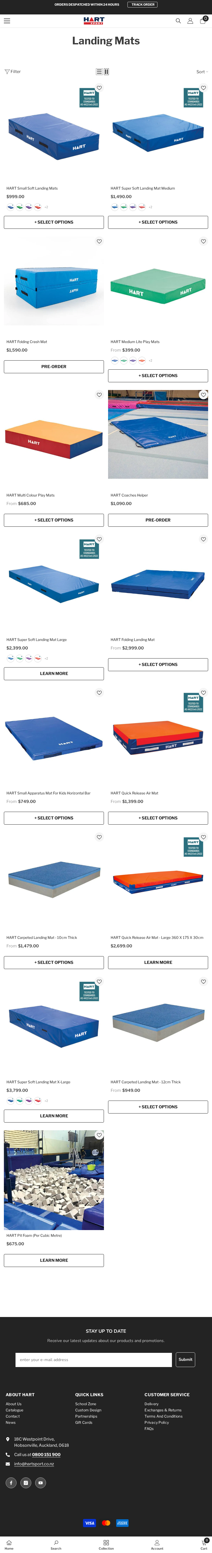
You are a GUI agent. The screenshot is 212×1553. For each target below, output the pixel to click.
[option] (106, 4)
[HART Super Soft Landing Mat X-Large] (54, 1027)
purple (29, 207)
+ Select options (53, 222)
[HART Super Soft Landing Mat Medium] (158, 133)
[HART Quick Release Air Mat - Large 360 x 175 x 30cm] (158, 882)
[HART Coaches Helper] (158, 440)
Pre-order (53, 366)
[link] (56, 1545)
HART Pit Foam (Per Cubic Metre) (34, 1235)
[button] (99, 71)
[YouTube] (40, 1482)
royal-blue (10, 207)
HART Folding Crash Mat (26, 341)
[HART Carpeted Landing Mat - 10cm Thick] (54, 882)
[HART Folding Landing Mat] (158, 584)
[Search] (178, 21)
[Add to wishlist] (99, 87)
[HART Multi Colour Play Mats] (54, 440)
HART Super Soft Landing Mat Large (36, 639)
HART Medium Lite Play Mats (135, 341)
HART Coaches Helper (129, 495)
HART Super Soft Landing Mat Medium (143, 188)
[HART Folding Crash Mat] (54, 286)
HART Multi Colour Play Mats (30, 495)
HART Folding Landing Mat (133, 639)
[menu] (7, 21)
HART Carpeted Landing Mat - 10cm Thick (41, 937)
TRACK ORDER (143, 4)
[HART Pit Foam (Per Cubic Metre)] (54, 1180)
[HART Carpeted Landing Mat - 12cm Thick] (158, 1027)
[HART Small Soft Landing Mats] (54, 133)
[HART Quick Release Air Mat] (158, 738)
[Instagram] (25, 1482)
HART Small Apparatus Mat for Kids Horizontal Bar (48, 793)
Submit (185, 1359)
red (38, 207)
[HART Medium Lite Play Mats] (158, 286)
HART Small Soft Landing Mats (32, 188)
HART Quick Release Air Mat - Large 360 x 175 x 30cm (157, 937)
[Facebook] (11, 1482)
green (20, 207)
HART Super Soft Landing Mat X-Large (38, 1082)
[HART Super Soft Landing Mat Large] (54, 584)
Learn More (54, 673)
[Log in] (190, 21)
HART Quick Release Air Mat (134, 793)
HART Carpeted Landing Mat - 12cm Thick (146, 1082)
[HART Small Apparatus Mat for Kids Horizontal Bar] (54, 738)
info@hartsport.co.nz (34, 1463)
